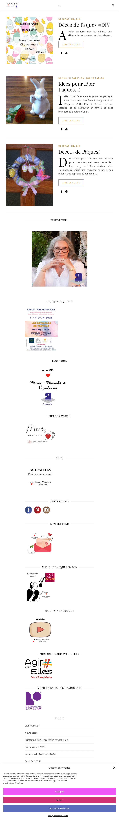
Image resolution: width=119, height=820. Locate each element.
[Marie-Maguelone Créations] (12, 5)
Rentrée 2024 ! (33, 761)
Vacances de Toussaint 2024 (40, 754)
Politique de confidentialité (58, 816)
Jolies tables (95, 78)
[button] (114, 767)
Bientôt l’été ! (32, 725)
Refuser (59, 800)
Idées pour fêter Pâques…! (76, 86)
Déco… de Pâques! (79, 151)
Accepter (59, 791)
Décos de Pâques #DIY (84, 24)
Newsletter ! (31, 732)
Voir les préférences (59, 808)
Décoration (66, 19)
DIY (78, 19)
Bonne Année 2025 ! (35, 746)
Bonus (62, 78)
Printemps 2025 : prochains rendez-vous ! (47, 739)
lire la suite (71, 44)
